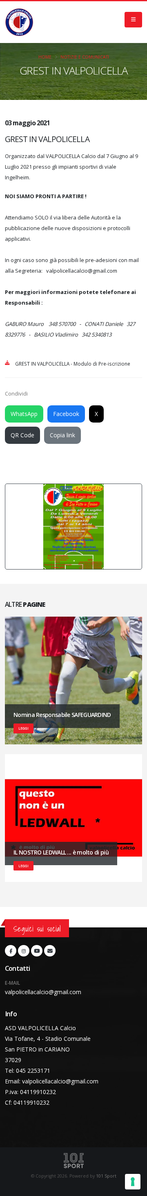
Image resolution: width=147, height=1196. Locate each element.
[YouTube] (36, 950)
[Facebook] (10, 950)
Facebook (66, 414)
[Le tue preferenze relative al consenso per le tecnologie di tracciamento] (132, 1181)
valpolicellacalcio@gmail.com (43, 992)
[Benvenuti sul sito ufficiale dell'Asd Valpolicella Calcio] (19, 22)
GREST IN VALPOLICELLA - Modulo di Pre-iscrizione (72, 363)
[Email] (50, 950)
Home (44, 57)
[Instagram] (23, 950)
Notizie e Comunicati (84, 57)
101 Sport (106, 1176)
